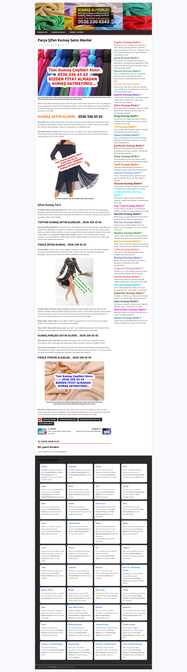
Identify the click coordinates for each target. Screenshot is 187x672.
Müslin (71, 590)
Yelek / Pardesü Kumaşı (132, 644)
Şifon (43, 503)
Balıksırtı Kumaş (75, 624)
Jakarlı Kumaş (74, 523)
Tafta (43, 567)
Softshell (72, 567)
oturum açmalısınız (60, 452)
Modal (125, 523)
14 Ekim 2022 (45, 45)
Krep (125, 466)
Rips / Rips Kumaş (76, 607)
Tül (97, 548)
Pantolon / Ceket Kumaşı (106, 644)
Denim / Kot (100, 503)
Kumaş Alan (42, 32)
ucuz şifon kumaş (45, 423)
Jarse (43, 548)
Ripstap (99, 607)
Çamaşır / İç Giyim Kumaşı (52, 644)
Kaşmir (126, 486)
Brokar (98, 523)
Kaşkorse (127, 607)
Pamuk (44, 466)
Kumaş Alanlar (58, 32)
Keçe (43, 523)
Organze (126, 548)
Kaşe (43, 607)
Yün (97, 486)
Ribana (71, 548)
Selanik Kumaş (129, 624)
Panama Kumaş (102, 624)
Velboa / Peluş (47, 590)
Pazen (43, 624)
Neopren (99, 567)
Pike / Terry (100, 590)
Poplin (125, 590)
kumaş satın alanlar (82, 409)
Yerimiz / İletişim (76, 32)
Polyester (72, 466)
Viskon (98, 466)
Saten (43, 486)
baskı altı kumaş (49, 419)
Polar (125, 503)
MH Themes (52, 667)
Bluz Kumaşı (74, 644)
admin (54, 45)
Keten (71, 486)
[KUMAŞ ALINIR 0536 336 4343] (93, 29)
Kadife (71, 503)
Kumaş (62, 45)
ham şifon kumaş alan (68, 419)
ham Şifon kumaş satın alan (90, 419)
